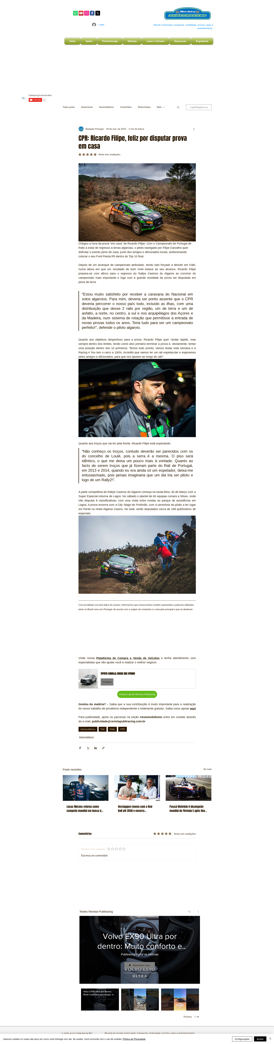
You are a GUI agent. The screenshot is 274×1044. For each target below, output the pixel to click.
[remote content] (137, 631)
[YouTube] (81, 13)
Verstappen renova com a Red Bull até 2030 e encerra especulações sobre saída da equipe (135, 809)
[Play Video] (100, 999)
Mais (159, 107)
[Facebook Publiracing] (92, 13)
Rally (112, 729)
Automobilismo (106, 107)
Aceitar (260, 1039)
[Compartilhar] (189, 912)
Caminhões (126, 107)
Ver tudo (207, 769)
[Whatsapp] (75, 13)
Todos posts (69, 107)
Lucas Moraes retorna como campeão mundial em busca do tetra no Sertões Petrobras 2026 (85, 809)
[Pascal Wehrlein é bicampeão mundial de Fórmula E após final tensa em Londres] (189, 788)
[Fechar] (270, 1038)
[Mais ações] (194, 129)
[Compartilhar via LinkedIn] (95, 747)
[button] (178, 107)
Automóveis (87, 107)
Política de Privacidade (134, 1039)
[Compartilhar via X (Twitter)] (87, 747)
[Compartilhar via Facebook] (80, 747)
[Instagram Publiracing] (86, 13)
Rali (102, 729)
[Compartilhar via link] (103, 747)
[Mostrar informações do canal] (197, 912)
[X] (97, 13)
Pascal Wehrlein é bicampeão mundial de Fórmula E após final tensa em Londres (188, 809)
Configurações (242, 1039)
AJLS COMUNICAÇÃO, (81, 1033)
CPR (122, 729)
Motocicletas (144, 107)
